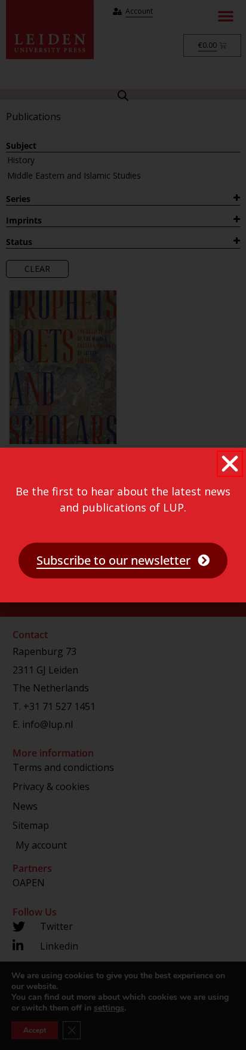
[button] (230, 463)
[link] (123, 560)
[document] (123, 525)
